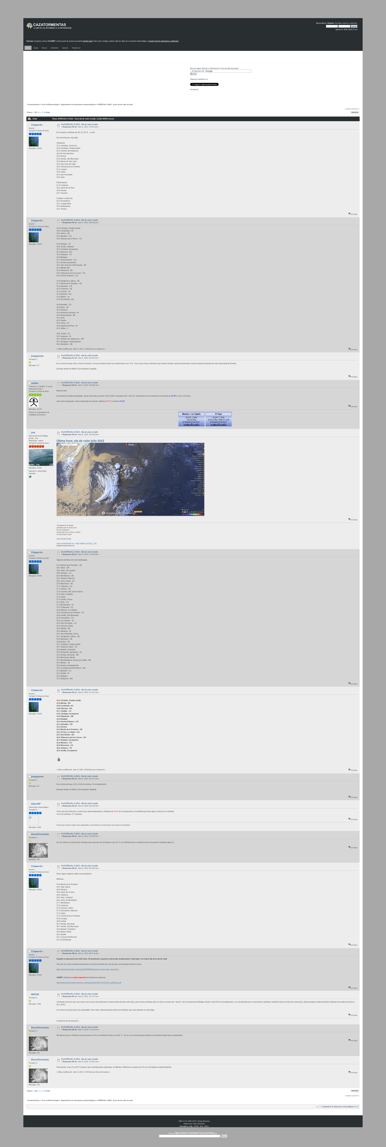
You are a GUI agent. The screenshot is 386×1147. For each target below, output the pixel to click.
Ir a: (317, 1106)
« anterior (348, 109)
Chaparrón (37, 124)
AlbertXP (36, 804)
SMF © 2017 (192, 1121)
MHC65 (35, 994)
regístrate (353, 23)
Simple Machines (204, 1121)
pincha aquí (88, 41)
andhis (34, 383)
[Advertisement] (193, 11)
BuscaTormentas (40, 834)
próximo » (355, 109)
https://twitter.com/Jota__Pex (86, 543)
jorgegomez (37, 356)
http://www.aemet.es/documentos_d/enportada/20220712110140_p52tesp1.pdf (89, 983)
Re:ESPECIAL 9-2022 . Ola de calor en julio (79, 124)
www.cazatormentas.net (65, 543)
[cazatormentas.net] (30, 477)
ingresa (345, 23)
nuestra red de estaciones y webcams (164, 41)
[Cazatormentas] (60, 27)
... (41, 112)
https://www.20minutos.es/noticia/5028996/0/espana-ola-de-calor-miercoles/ (88, 969)
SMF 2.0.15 (183, 1121)
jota (33, 432)
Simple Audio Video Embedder (194, 1124)
